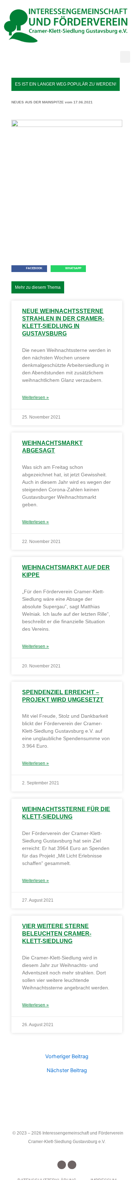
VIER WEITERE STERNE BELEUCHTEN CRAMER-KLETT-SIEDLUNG (56, 933)
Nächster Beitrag (67, 1070)
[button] (125, 57)
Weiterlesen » (35, 397)
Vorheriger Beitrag (66, 1056)
